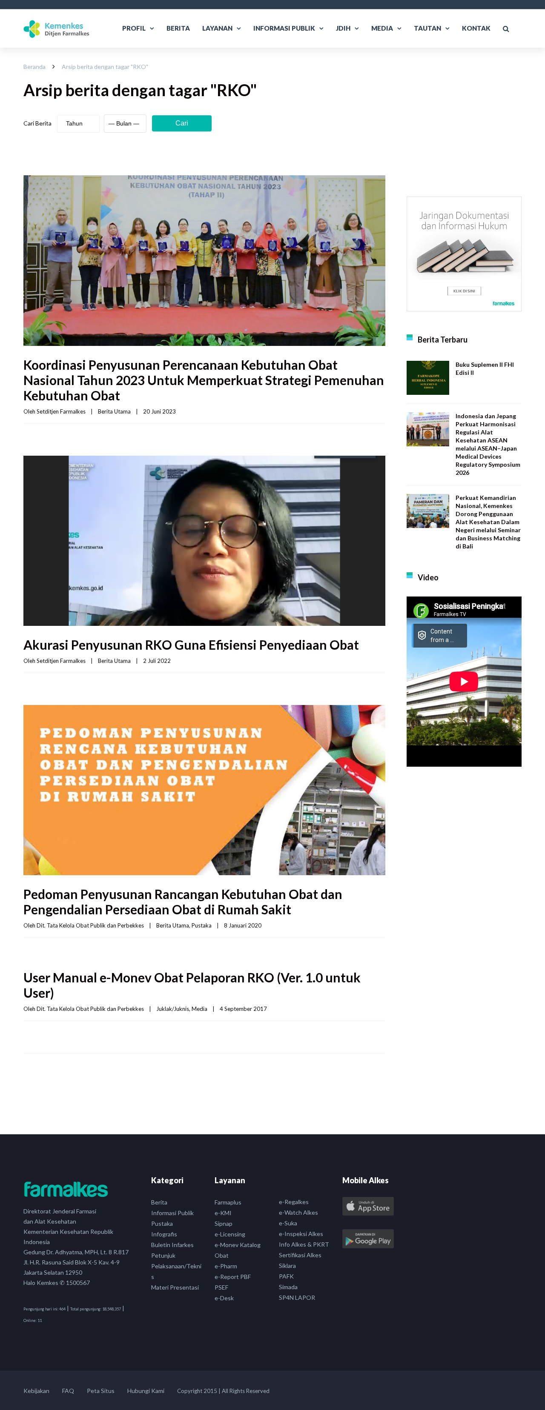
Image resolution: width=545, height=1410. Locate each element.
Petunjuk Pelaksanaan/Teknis (176, 1266)
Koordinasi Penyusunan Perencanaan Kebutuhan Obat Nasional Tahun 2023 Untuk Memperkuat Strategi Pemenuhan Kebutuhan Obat (203, 380)
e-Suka (288, 1223)
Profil (134, 28)
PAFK (286, 1276)
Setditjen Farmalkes (61, 411)
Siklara (287, 1265)
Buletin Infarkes (172, 1244)
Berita (178, 28)
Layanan (217, 28)
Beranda (34, 66)
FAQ (68, 1390)
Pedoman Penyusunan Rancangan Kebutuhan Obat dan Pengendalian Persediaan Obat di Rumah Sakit (182, 901)
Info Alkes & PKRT (304, 1244)
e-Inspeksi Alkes (301, 1233)
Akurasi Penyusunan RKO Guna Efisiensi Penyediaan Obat (191, 644)
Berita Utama (114, 411)
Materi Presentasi (175, 1287)
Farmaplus (228, 1202)
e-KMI (223, 1212)
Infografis (164, 1234)
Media (382, 28)
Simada (288, 1286)
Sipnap (223, 1223)
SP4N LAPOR (297, 1297)
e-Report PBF (233, 1276)
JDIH (343, 28)
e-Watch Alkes (298, 1212)
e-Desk (224, 1298)
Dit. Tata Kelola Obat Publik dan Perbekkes (90, 925)
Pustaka (202, 925)
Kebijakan (36, 1390)
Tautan (427, 28)
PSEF (221, 1287)
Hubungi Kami (145, 1390)
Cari (181, 123)
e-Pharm (226, 1266)
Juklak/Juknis (172, 1008)
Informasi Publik (284, 28)
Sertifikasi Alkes (300, 1255)
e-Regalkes (294, 1201)
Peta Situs (101, 1390)
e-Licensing (230, 1234)
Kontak (476, 28)
